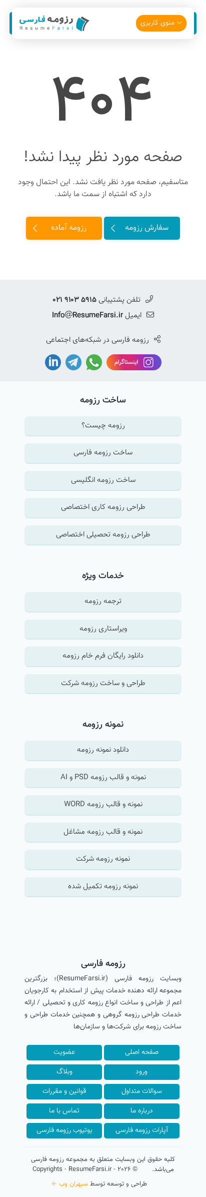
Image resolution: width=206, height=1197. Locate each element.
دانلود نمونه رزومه (103, 750)
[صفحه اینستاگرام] (133, 362)
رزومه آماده (68, 228)
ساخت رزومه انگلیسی (103, 480)
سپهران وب (73, 1184)
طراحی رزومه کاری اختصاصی (103, 507)
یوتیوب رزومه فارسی (64, 1130)
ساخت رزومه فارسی (103, 452)
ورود (142, 1071)
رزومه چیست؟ (103, 425)
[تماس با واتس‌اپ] (93, 362)
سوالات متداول (142, 1091)
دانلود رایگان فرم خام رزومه (103, 656)
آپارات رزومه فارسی (142, 1130)
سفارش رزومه (146, 228)
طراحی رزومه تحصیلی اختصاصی (103, 534)
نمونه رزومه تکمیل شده (103, 886)
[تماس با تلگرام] (73, 362)
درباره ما (141, 1110)
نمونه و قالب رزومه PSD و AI (103, 777)
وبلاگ (64, 1071)
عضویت (64, 1052)
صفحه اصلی (141, 1052)
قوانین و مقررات (64, 1091)
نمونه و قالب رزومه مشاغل (103, 832)
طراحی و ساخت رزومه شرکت (103, 683)
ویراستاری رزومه (103, 629)
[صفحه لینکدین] (53, 362)
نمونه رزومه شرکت (103, 859)
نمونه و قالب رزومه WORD (103, 804)
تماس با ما (64, 1110)
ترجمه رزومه (103, 601)
